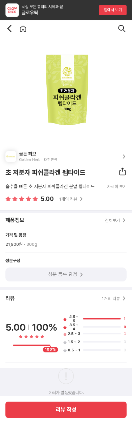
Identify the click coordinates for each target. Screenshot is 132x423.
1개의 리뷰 (68, 199)
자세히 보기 (117, 186)
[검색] (122, 28)
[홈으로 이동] (23, 28)
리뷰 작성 (66, 409)
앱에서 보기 (113, 9)
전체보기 (112, 220)
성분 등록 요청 (62, 274)
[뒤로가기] (9, 28)
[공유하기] (122, 171)
